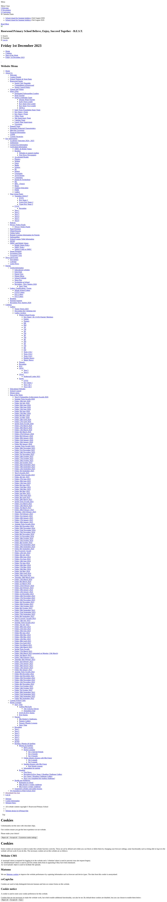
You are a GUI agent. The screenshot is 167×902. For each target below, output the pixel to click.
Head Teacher (20, 96)
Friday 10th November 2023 (25, 600)
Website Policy (10, 803)
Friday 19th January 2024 (24, 590)
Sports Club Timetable (23, 83)
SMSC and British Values (19, 243)
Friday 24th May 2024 (23, 565)
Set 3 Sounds (33, 756)
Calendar (13, 262)
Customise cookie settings (28, 837)
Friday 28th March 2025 (23, 500)
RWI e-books (28, 748)
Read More (5, 24)
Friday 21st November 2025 (25, 450)
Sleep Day (18, 280)
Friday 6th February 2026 (24, 436)
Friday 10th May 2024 (23, 569)
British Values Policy (22, 245)
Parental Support (16, 301)
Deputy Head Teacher (27, 100)
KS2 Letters (19, 296)
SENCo (22, 108)
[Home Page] (2, 26)
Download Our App (12, 793)
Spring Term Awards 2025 (24, 502)
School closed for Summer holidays (18, 18)
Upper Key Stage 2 (26, 204)
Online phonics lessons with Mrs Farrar (38, 758)
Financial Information (17, 132)
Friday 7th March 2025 (23, 508)
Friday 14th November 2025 (25, 452)
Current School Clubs (18, 700)
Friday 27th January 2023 (24, 664)
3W (25, 337)
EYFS (21, 198)
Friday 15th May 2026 (23, 413)
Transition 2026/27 (21, 196)
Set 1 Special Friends (35, 752)
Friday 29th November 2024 (25, 528)
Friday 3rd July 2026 (22, 403)
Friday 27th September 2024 (25, 545)
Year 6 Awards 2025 (22, 473)
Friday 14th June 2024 (23, 561)
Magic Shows (29, 360)
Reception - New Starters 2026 (26, 284)
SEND (12, 241)
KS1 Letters (19, 294)
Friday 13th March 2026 (23, 430)
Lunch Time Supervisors (23, 122)
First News (27, 772)
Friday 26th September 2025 (25, 465)
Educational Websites (17, 389)
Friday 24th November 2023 (25, 596)
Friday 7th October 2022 (23, 690)
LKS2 (21, 368)
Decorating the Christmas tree (25, 311)
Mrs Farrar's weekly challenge (30, 787)
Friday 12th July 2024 (22, 553)
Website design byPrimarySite (16, 811)
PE (16, 169)
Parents (8, 266)
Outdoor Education (21, 188)
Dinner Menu (19, 276)
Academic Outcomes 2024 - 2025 (22, 141)
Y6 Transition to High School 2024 (22, 791)
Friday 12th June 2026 (23, 409)
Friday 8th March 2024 (23, 582)
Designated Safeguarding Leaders (27, 93)
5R (25, 344)
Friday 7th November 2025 (24, 454)
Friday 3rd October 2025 (23, 463)
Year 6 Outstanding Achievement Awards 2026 (31, 397)
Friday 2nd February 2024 (24, 588)
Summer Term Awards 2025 (25, 475)
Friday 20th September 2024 (25, 547)
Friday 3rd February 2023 (24, 662)
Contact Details (15, 77)
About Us (8, 73)
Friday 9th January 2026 (23, 444)
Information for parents (32, 768)
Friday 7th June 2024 (22, 563)
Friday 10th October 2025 (24, 461)
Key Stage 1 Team (21, 112)
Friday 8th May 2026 (22, 415)
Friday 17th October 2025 (24, 458)
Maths (17, 165)
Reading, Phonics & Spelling (25, 744)
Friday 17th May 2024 (23, 567)
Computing (19, 178)
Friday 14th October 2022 (24, 688)
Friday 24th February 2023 (24, 657)
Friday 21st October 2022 (24, 686)
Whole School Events (27, 315)
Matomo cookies (13, 874)
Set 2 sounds (32, 760)
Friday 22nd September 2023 (25, 612)
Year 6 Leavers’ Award (23, 551)
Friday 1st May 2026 (22, 417)
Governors (18, 124)
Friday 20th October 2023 (24, 604)
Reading (18, 151)
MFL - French (20, 184)
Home (7, 51)
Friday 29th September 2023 (25, 610)
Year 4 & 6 (27, 387)
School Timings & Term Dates (21, 79)
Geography (19, 173)
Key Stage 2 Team (21, 114)
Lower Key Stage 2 (26, 202)
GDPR (12, 134)
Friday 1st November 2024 (24, 536)
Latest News (14, 264)
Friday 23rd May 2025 (23, 487)
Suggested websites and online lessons (28, 789)
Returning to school (26, 783)
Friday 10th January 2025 (24, 522)
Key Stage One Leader (27, 104)
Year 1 (17, 210)
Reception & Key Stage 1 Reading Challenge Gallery (43, 774)
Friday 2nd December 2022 (24, 676)
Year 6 (17, 221)
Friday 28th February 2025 (24, 510)
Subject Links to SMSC (23, 249)
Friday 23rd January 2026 (24, 440)
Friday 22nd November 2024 (25, 530)
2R (25, 331)
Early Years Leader (26, 102)
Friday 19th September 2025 (25, 467)
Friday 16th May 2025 (23, 489)
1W (25, 329)
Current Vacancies (16, 137)
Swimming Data (16, 253)
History (17, 171)
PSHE (17, 190)
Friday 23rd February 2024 (24, 586)
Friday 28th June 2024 (23, 557)
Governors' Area (16, 255)
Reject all (5, 837)
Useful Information (17, 268)
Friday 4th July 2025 (22, 477)
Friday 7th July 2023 (22, 625)
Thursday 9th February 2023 (25, 659)
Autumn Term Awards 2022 (25, 672)
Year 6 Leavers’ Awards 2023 (25, 618)
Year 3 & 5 (27, 385)
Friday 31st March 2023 (23, 645)
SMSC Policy (19, 247)
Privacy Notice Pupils (18, 225)
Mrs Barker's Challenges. (28, 719)
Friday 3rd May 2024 (22, 571)
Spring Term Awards (22, 649)
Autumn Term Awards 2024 (25, 524)
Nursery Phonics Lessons (28, 723)
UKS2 (21, 374)
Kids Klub (18, 272)
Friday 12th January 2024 (24, 592)
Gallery (17, 192)
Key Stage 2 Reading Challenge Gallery (38, 776)
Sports (21, 379)
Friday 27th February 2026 (24, 434)
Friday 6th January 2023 (23, 670)
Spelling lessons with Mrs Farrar (35, 764)
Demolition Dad (29, 711)
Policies (13, 223)
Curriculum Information (18, 147)
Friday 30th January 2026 (24, 438)
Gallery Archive (20, 313)
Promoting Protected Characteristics (23, 128)
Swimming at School (22, 282)
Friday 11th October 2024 (24, 541)
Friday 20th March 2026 (23, 428)
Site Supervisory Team (23, 118)
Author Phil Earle (25, 707)
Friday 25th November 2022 (25, 678)
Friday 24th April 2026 (23, 420)
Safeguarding (15, 237)
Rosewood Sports (16, 81)
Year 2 (17, 212)
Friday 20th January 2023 (24, 666)
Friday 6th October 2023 (23, 608)
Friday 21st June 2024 (22, 559)
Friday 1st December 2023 (15, 57)
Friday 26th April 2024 (23, 573)
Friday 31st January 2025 (24, 516)
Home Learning (15, 703)
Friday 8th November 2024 (24, 534)
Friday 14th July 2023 (22, 620)
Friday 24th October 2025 (24, 456)
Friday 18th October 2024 (24, 538)
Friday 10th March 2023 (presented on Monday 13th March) (36, 653)
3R (25, 335)
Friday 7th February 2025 (24, 514)
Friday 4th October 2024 (23, 543)
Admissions (14, 143)
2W (25, 333)
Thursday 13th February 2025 (25, 512)
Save (20, 900)
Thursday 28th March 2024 (24, 577)
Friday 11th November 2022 (25, 682)
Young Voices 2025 (22, 309)
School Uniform (20, 278)
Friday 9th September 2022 (24, 698)
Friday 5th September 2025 (24, 471)
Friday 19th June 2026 (23, 407)
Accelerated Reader (22, 157)
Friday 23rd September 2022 (25, 694)
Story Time (23, 286)
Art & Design (19, 175)
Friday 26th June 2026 (23, 405)
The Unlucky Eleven (31, 709)
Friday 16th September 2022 (25, 696)
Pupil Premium (15, 229)
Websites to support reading (29, 153)
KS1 (20, 366)
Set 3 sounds (32, 762)
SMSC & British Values (23, 149)
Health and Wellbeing (22, 780)
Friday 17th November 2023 (25, 598)
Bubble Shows (29, 358)
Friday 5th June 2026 (22, 411)
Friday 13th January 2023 (24, 668)
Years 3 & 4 (28, 354)
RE (16, 182)
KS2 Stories (23, 715)
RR (25, 323)
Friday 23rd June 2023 (23, 629)
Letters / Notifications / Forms (20, 288)
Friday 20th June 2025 (23, 481)
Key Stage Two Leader (27, 106)
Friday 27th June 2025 (23, 479)
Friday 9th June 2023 (22, 633)
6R (25, 348)
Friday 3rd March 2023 (23, 655)
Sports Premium (15, 251)
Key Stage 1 (23, 200)
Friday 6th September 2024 (24, 549)
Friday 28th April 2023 (23, 641)
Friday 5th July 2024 (22, 555)
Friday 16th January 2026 (24, 442)
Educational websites (22, 270)
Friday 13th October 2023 (24, 606)
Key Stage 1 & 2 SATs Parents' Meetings (38, 317)
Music (17, 186)
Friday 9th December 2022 (24, 674)
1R (25, 327)
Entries (26, 319)
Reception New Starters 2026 (20, 303)
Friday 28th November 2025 (25, 448)
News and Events (11, 258)
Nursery (26, 321)
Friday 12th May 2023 (23, 639)
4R (25, 340)
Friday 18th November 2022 (25, 680)
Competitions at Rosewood (24, 85)
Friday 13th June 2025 (23, 483)
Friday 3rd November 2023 (24, 602)
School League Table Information (22, 239)
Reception (22, 208)
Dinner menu (14, 393)
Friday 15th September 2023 (25, 614)
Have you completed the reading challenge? (39, 778)
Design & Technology (22, 180)
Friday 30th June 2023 (23, 627)
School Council (15, 391)
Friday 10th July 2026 (22, 401)
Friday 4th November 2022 (24, 684)
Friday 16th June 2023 (23, 631)
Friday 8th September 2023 (24, 616)
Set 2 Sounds (33, 754)
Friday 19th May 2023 (23, 637)
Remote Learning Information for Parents (25, 235)
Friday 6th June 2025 (22, 485)
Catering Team (20, 120)
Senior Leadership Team (23, 98)
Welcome (13, 75)
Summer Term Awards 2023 (25, 623)
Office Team (19, 116)
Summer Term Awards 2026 (25, 399)
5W (25, 346)
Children (8, 53)
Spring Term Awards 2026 (24, 424)
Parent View (19, 274)
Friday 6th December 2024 (24, 526)
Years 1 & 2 (28, 352)
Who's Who (14, 91)
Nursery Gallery (25, 721)
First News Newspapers (27, 155)
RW (25, 325)
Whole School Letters (22, 290)
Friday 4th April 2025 (22, 497)
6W (25, 350)
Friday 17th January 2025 (24, 520)
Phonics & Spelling (26, 746)
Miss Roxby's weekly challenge (30, 785)
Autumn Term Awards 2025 (25, 446)
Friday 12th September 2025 (25, 469)
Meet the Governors (17, 130)
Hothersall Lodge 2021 (32, 376)
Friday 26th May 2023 (23, 635)
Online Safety (15, 233)
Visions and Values (17, 89)
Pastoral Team (15, 126)
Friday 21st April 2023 (23, 643)
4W (25, 342)
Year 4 (17, 216)
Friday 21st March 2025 (23, 504)
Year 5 (17, 219)
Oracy (17, 163)
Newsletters (14, 260)
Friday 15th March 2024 (23, 579)
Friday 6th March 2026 (23, 432)
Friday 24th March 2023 (23, 647)
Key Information (11, 139)
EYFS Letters (19, 292)
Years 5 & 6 (28, 356)
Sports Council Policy (22, 87)
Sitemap (8, 799)
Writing (17, 161)
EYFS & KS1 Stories (27, 713)
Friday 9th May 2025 (22, 491)
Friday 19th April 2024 (23, 575)
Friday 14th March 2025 (23, 506)
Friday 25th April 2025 (23, 495)
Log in (5, 40)
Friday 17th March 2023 (23, 651)
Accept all (13, 837)
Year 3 (17, 214)
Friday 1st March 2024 (23, 584)
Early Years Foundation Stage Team (27, 110)
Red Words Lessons (35, 766)
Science (17, 167)
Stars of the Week (11, 55)
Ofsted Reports (15, 231)
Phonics (17, 159)
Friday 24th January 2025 (24, 518)
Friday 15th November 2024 (25, 532)
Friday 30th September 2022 (25, 692)
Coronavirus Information (19, 145)
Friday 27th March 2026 (23, 426)
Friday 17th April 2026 (23, 422)
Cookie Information (12, 801)
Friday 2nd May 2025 (22, 493)
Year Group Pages (16, 194)
